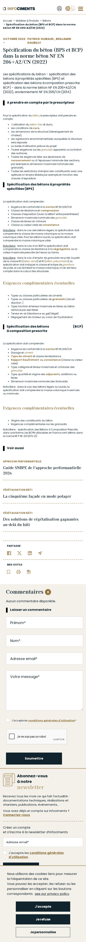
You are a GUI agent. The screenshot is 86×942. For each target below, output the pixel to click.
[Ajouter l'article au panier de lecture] (8, 571)
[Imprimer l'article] (18, 571)
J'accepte (43, 906)
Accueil (7, 20)
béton (41, 74)
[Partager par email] (40, 553)
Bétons (47, 20)
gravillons (68, 264)
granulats (47, 149)
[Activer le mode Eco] (70, 8)
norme (31, 87)
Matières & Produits (27, 20)
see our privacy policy (52, 893)
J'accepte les (36, 855)
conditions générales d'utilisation (51, 720)
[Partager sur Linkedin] (30, 553)
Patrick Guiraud (40, 39)
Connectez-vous (16, 815)
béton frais (36, 124)
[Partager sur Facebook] (9, 553)
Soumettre (34, 758)
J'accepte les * (44, 720)
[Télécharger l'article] (29, 571)
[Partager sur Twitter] (19, 553)
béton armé (30, 261)
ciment (29, 352)
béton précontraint (57, 261)
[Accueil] (19, 8)
